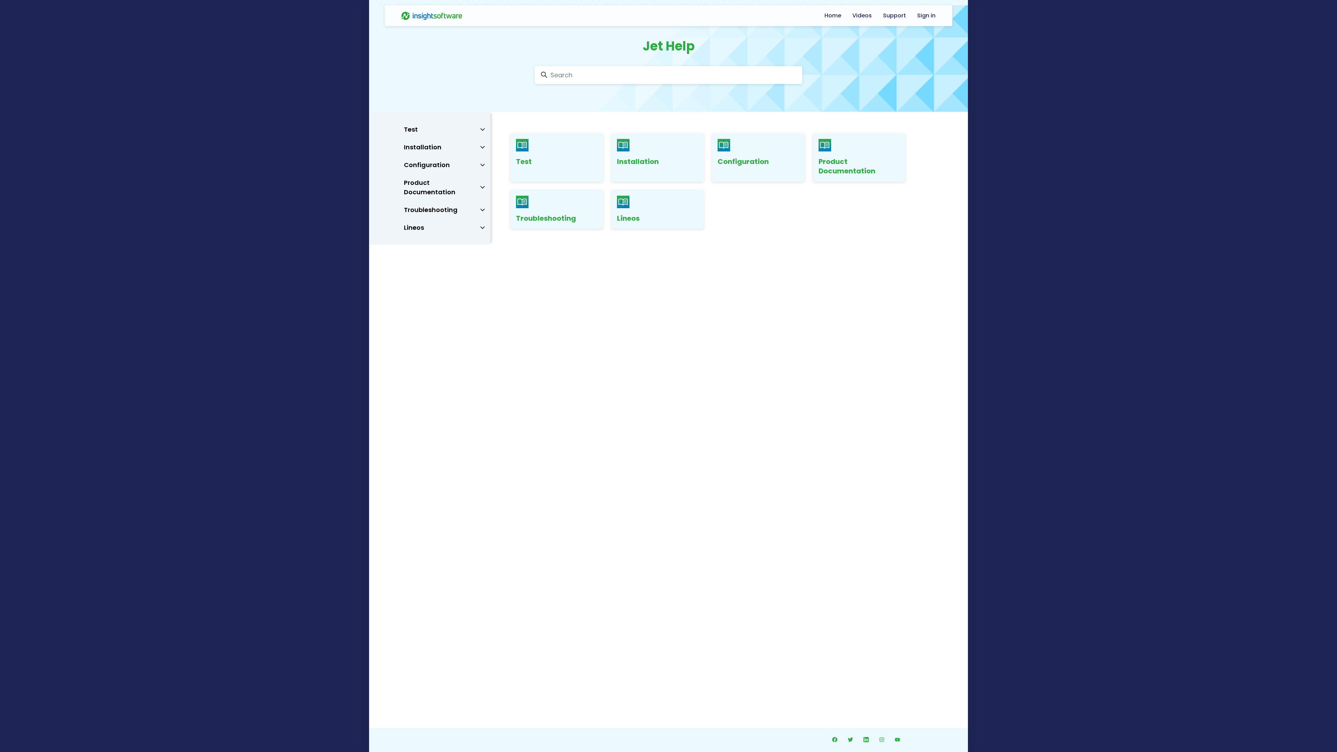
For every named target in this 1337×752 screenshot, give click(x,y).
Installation (638, 161)
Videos (862, 15)
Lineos (628, 218)
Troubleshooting (546, 218)
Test (524, 161)
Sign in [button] (926, 15)
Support (894, 15)
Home (832, 15)
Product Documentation (847, 166)
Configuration (743, 161)
